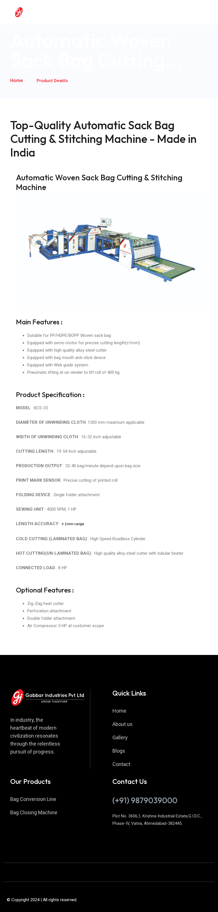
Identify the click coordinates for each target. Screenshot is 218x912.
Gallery (120, 737)
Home (16, 80)
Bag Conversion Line (33, 799)
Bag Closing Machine (33, 812)
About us (122, 724)
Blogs (118, 751)
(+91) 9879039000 (144, 800)
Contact (121, 764)
